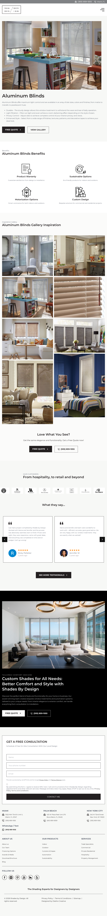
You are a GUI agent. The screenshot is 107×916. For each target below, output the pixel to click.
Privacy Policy (43, 780)
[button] (53, 55)
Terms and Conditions (19, 791)
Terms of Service (56, 780)
